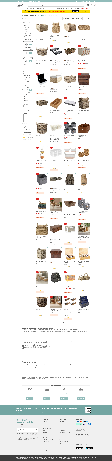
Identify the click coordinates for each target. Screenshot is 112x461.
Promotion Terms (63, 436)
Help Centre (62, 421)
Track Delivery (89, 1)
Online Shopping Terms (64, 441)
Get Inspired (64, 398)
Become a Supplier (47, 430)
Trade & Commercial (80, 1)
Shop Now (29, 398)
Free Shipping (62, 434)
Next (89, 18)
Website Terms (63, 439)
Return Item (62, 426)
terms (52, 412)
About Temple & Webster (48, 439)
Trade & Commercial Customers (49, 434)
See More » (24, 123)
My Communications (47, 425)
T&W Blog (45, 446)
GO (30, 44)
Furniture (39, 15)
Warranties (62, 437)
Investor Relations (46, 450)
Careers (44, 443)
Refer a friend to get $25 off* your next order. (28, 1)
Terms (34, 437)
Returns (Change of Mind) (65, 432)
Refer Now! (37, 1)
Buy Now (46, 398)
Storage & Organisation (46, 15)
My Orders (45, 423)
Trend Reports (46, 441)
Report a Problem (63, 425)
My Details (45, 421)
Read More (81, 398)
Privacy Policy (26, 439)
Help (95, 1)
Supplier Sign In (46, 432)
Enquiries (44, 448)
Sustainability (45, 445)
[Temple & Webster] (20, 5)
